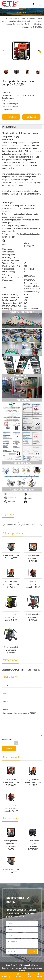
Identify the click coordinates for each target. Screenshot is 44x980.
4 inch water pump (11, 524)
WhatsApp (6, 977)
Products (31, 18)
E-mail (28, 977)
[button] (39, 52)
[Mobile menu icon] (40, 4)
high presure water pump (31, 524)
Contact (39, 977)
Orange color (17, 24)
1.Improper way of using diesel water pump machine (22, 670)
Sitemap (38, 968)
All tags (22, 971)
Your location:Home (16, 18)
